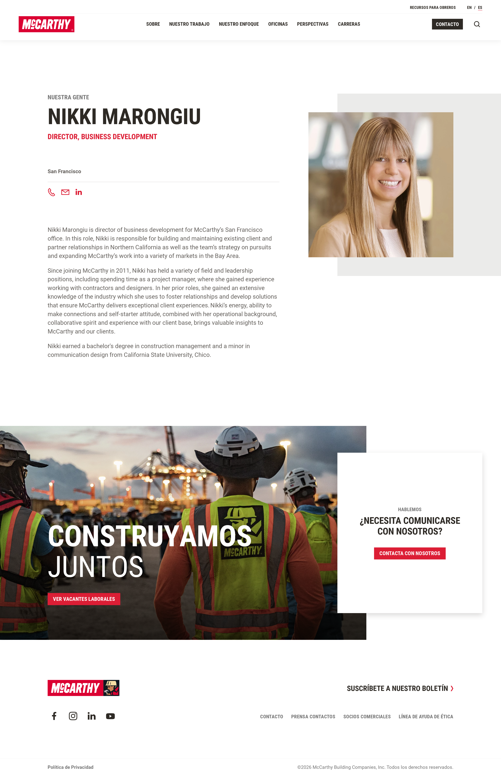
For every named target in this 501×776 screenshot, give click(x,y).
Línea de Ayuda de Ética (426, 716)
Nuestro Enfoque (239, 24)
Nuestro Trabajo (189, 24)
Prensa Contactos (313, 716)
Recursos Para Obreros (433, 7)
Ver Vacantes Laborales (84, 599)
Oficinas (278, 24)
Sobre (153, 24)
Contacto (447, 24)
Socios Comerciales (367, 716)
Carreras (349, 24)
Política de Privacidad (70, 767)
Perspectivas (313, 24)
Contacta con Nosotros (409, 553)
